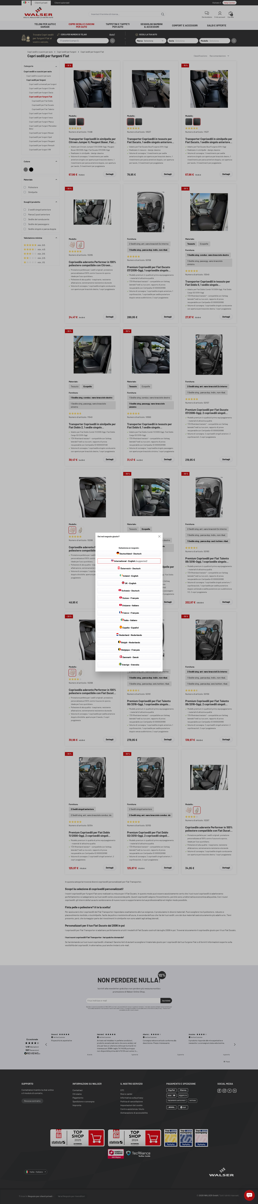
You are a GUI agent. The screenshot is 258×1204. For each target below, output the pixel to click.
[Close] (159, 536)
